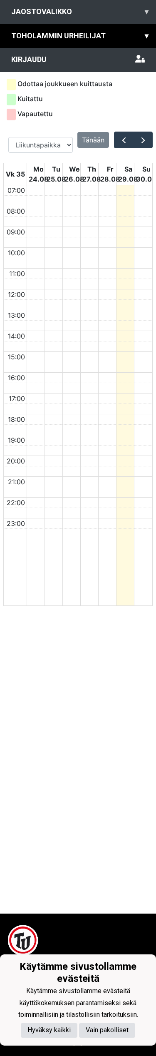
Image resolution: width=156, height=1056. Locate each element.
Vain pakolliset (107, 1030)
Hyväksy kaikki (49, 1030)
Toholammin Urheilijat (80, 35)
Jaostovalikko (80, 11)
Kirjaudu (29, 59)
